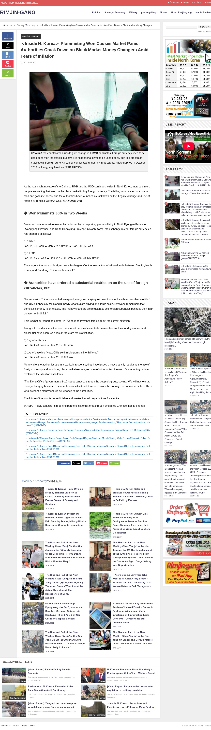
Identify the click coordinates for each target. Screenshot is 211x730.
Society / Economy (114, 12)
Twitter (15, 726)
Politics (96, 12)
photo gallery (148, 12)
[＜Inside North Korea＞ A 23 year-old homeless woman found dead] (172, 269)
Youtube (197, 2)
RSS (32, 726)
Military (133, 12)
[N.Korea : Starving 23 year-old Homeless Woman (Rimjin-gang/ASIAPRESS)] (172, 256)
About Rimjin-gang (181, 12)
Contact (24, 726)
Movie (163, 12)
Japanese (174, 2)
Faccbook (5, 726)
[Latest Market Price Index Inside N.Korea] (172, 243)
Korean (186, 2)
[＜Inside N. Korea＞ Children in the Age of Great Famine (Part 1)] (172, 194)
